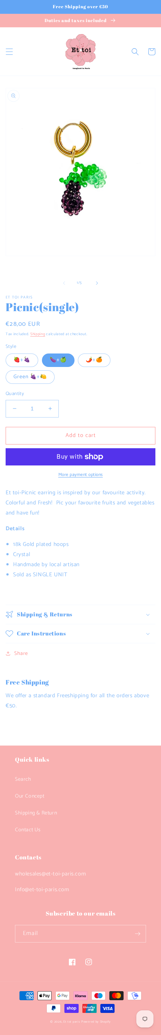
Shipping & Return (36, 813)
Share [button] (21, 653)
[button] (9, 51)
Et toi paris (71, 1021)
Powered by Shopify (96, 1021)
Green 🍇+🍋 (30, 377)
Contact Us (28, 830)
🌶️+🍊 (94, 360)
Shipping (37, 334)
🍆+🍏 (58, 360)
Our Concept (30, 796)
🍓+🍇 (21, 360)
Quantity (15, 394)
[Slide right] (97, 283)
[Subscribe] (137, 934)
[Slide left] (64, 283)
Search (23, 779)
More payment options (80, 474)
